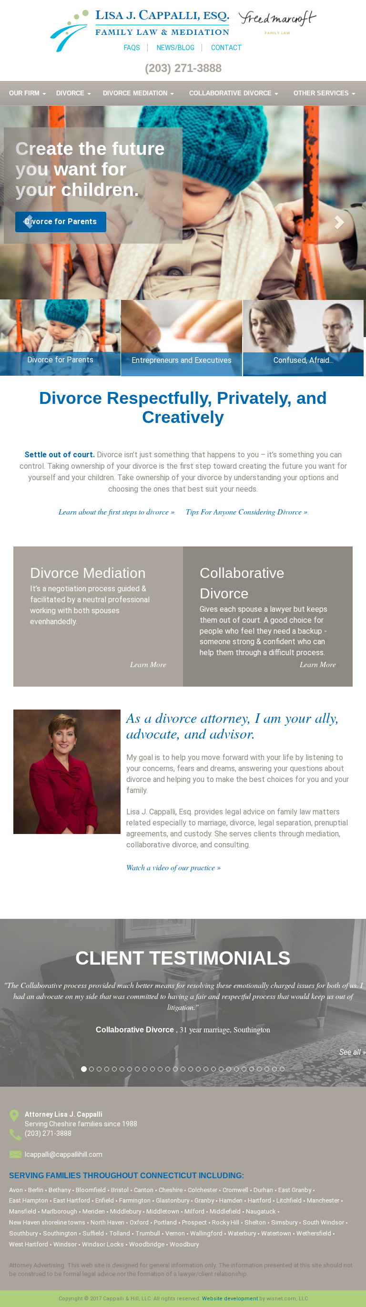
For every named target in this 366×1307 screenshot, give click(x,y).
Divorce (71, 93)
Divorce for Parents (61, 221)
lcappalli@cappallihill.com (63, 1154)
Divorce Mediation (136, 93)
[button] (27, 221)
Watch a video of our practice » (173, 867)
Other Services (322, 93)
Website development (230, 1299)
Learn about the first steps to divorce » (116, 511)
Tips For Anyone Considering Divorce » (246, 511)
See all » (352, 1052)
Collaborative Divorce (231, 93)
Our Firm (25, 93)
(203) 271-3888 (183, 68)
